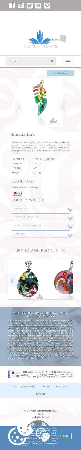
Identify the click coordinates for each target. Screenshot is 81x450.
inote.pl (45, 417)
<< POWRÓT (60, 72)
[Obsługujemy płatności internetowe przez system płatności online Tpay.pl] (40, 374)
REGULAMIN (61, 387)
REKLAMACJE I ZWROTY (28, 225)
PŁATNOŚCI (21, 208)
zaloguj (52, 16)
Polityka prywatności (31, 443)
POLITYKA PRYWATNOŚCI (25, 387)
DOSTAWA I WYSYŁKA (26, 217)
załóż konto (65, 16)
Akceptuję (63, 436)
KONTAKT (40, 394)
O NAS (46, 387)
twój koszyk (60, 41)
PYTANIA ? (20, 234)
